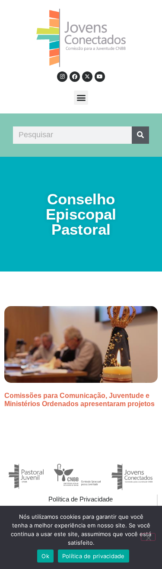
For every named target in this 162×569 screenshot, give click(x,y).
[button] (81, 98)
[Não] (148, 537)
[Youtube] (100, 76)
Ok (45, 556)
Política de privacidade (93, 556)
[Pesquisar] (140, 135)
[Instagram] (62, 76)
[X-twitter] (87, 76)
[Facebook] (75, 76)
